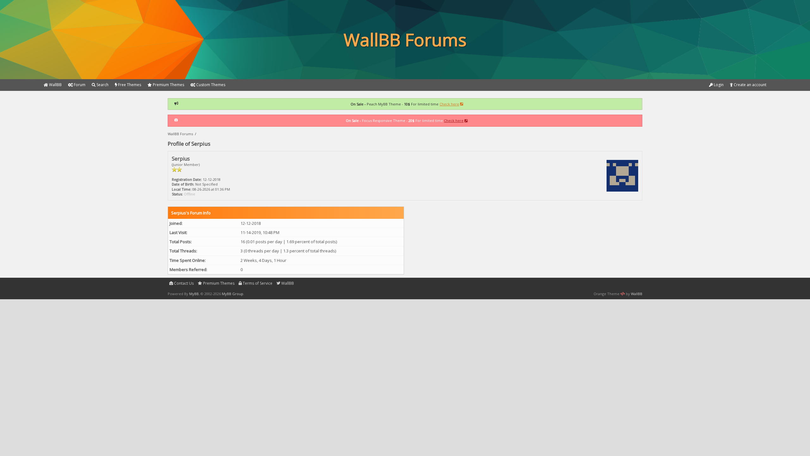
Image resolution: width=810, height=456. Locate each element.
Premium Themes (218, 283)
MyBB (194, 293)
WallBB (287, 283)
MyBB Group (232, 293)
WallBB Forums (180, 133)
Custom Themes (210, 84)
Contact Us (183, 283)
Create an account (749, 84)
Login (718, 84)
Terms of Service (257, 283)
